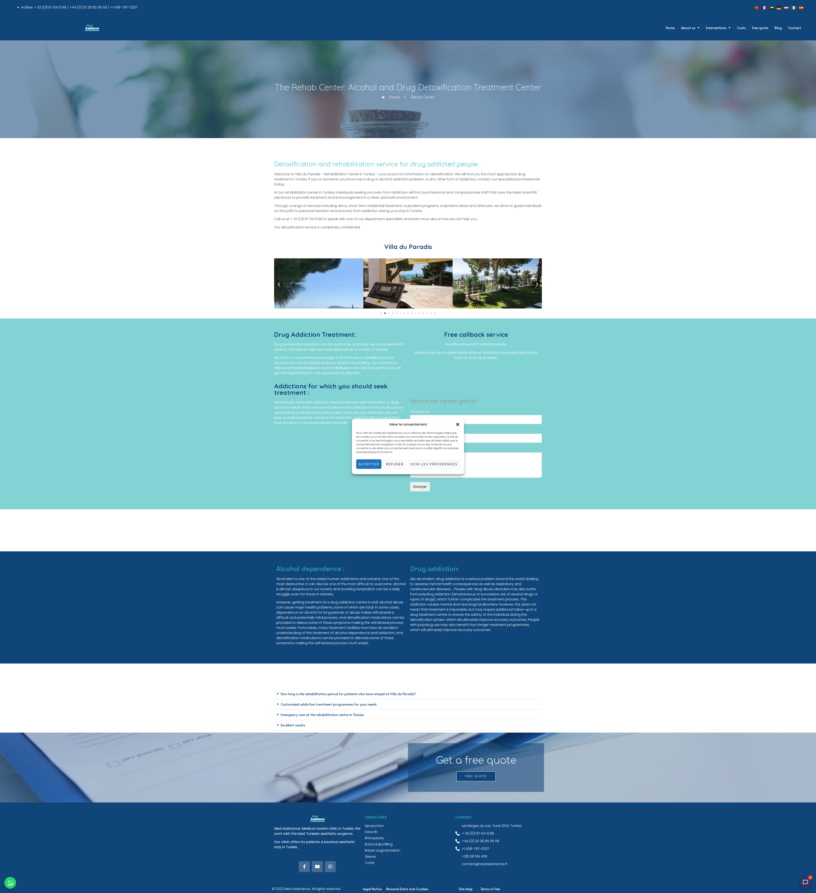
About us (688, 27)
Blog (778, 27)
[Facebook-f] (304, 866)
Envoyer (420, 486)
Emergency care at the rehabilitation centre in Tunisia (322, 714)
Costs (741, 27)
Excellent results (293, 725)
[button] (458, 424)
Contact (794, 27)
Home (670, 27)
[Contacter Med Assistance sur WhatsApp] (10, 883)
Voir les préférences (434, 464)
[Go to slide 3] (389, 313)
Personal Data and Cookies (407, 888)
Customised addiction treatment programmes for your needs (329, 704)
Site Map (466, 888)
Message (418, 449)
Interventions (716, 27)
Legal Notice (372, 888)
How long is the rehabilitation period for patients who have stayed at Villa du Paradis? (348, 693)
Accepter (368, 464)
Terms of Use (490, 888)
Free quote (760, 27)
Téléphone (419, 412)
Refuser (395, 464)
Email (416, 430)
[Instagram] (330, 866)
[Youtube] (317, 866)
